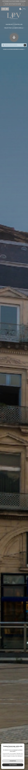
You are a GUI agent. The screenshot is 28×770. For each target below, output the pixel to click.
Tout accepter (13, 764)
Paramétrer (13, 761)
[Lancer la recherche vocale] (14, 37)
